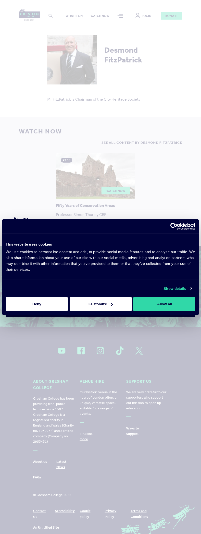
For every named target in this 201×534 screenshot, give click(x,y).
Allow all (164, 304)
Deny (36, 304)
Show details (174, 288)
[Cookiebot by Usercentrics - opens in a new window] (173, 226)
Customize (97, 304)
